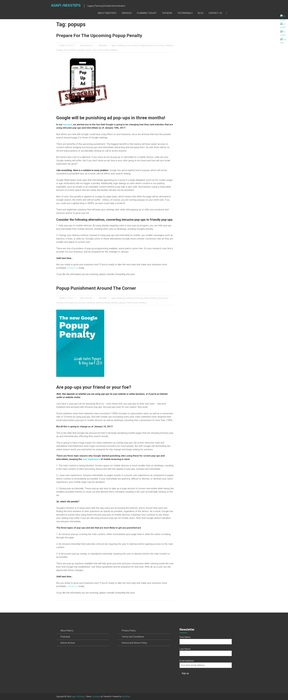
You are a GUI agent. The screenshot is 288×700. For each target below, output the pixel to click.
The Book (167, 13)
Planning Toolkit (147, 13)
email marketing (150, 298)
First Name (185, 637)
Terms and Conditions (133, 636)
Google (142, 45)
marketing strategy (102, 303)
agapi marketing (117, 45)
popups (89, 50)
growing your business (155, 45)
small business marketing (107, 50)
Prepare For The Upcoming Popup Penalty (99, 35)
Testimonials (185, 13)
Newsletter (103, 45)
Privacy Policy (129, 630)
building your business (134, 298)
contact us (72, 268)
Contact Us (215, 13)
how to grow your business (74, 303)
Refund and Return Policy (134, 642)
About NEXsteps (107, 13)
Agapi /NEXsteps (66, 5)
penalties (81, 50)
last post (67, 124)
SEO (94, 50)
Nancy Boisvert (86, 45)
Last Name (185, 649)
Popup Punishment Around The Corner (96, 288)
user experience (91, 459)
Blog (200, 13)
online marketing (70, 50)
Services (127, 13)
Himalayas (96, 696)
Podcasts (65, 636)
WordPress (126, 696)
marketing (90, 303)
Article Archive (67, 642)
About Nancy (66, 630)
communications (132, 45)
